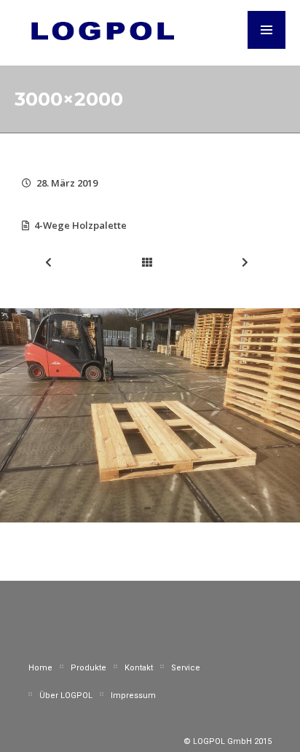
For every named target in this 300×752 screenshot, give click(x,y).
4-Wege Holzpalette (80, 225)
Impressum (133, 695)
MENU (266, 30)
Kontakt (139, 668)
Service (185, 668)
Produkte (88, 668)
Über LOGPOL (65, 695)
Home (40, 668)
